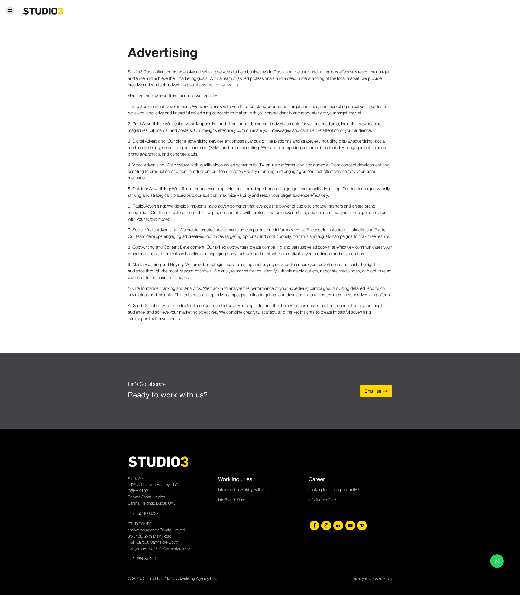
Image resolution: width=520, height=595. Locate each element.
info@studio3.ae (231, 500)
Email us (374, 391)
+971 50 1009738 (143, 513)
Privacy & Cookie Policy (372, 578)
